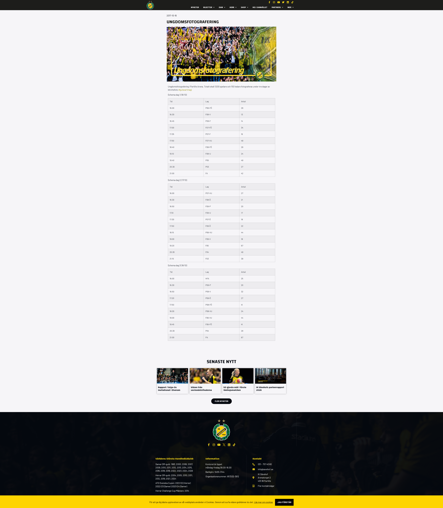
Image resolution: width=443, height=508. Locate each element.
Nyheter (195, 7)
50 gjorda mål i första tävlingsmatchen (234, 388)
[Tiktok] (292, 2)
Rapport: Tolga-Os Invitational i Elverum (169, 388)
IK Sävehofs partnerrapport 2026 (270, 388)
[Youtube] (278, 2)
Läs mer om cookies (263, 502)
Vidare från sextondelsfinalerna (201, 388)
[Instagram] (274, 2)
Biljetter (207, 7)
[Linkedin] (288, 2)
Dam (221, 7)
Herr (232, 7)
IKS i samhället (260, 7)
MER (289, 7)
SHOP (243, 7)
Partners (276, 7)
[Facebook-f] (269, 2)
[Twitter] (283, 2)
